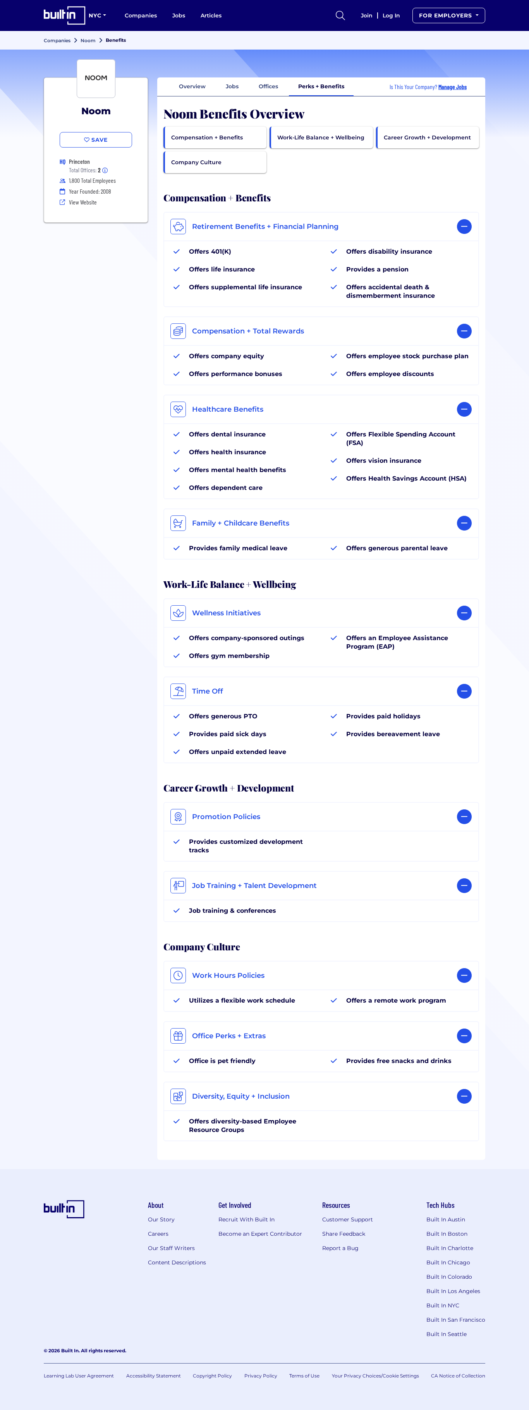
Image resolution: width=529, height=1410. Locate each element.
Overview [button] (192, 86)
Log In (391, 15)
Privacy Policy (260, 1376)
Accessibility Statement (153, 1376)
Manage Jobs (452, 86)
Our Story (161, 1219)
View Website (83, 202)
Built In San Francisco (455, 1319)
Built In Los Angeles (453, 1291)
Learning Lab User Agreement (79, 1376)
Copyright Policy (212, 1376)
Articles (211, 15)
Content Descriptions (177, 1262)
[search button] (340, 15)
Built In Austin (445, 1219)
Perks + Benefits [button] (321, 86)
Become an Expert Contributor (260, 1233)
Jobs (178, 15)
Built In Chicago (448, 1262)
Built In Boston (446, 1233)
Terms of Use (304, 1376)
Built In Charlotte (449, 1248)
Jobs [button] (232, 86)
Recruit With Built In (246, 1219)
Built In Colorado (449, 1276)
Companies (141, 15)
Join (367, 15)
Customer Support (347, 1219)
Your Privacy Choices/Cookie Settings (375, 1376)
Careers (158, 1233)
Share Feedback (343, 1233)
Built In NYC (442, 1305)
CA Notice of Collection (458, 1376)
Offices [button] (268, 86)
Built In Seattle (446, 1334)
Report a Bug (340, 1248)
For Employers (446, 15)
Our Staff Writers (171, 1248)
